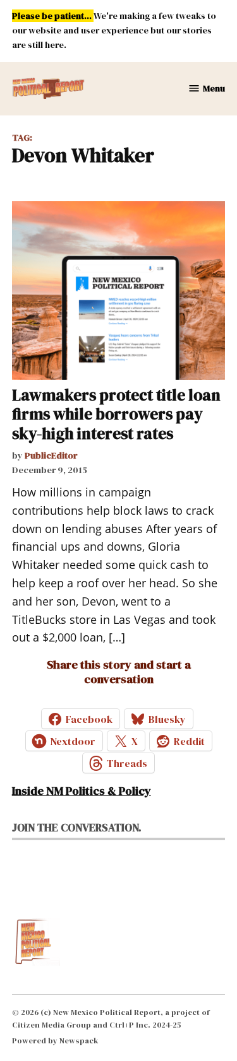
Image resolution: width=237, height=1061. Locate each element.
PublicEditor (51, 455)
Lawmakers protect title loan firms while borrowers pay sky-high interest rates (116, 413)
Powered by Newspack (55, 1040)
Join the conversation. (77, 827)
